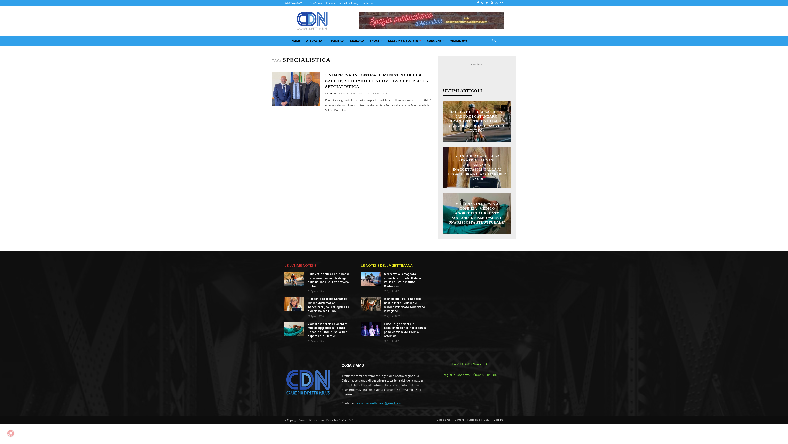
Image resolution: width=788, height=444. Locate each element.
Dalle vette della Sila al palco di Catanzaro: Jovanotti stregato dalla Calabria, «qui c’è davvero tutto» (477, 121)
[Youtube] (501, 3)
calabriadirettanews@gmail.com (379, 403)
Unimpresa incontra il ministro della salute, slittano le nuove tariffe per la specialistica (376, 81)
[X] (496, 3)
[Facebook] (477, 3)
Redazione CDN (351, 93)
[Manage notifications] (10, 433)
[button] (494, 41)
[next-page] (504, 108)
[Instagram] (482, 3)
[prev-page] (497, 108)
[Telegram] (492, 3)
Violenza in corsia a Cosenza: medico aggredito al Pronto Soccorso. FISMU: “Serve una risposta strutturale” (477, 213)
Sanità (330, 93)
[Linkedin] (487, 3)
